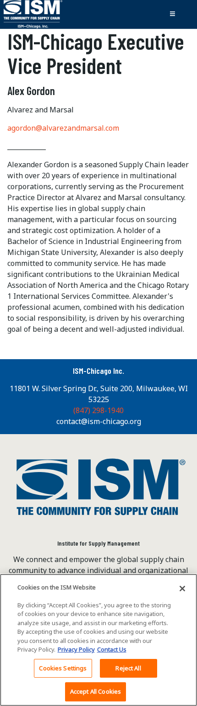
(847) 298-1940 (98, 410)
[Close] (182, 589)
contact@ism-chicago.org (98, 421)
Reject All (128, 668)
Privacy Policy (76, 649)
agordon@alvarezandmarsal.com (63, 128)
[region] (98, 640)
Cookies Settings (63, 668)
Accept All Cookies (95, 691)
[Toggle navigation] (172, 14)
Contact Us (111, 649)
